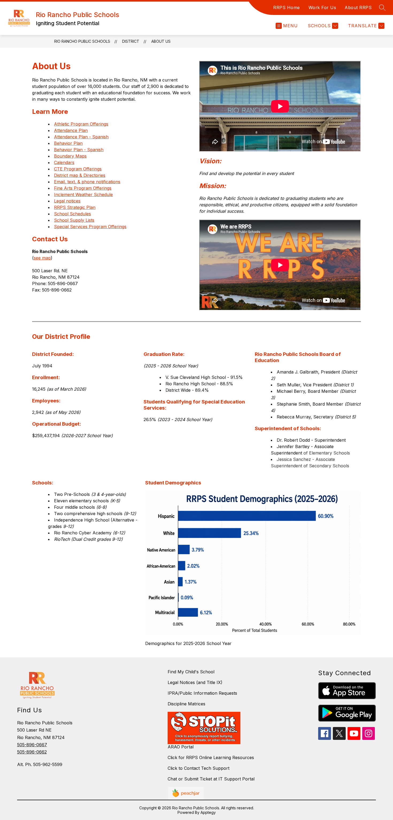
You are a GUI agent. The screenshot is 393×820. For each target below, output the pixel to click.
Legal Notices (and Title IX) (195, 682)
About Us (161, 41)
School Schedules (72, 213)
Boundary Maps (70, 156)
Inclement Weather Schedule (83, 194)
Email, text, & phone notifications (87, 181)
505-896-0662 (32, 752)
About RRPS (358, 7)
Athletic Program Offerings (81, 124)
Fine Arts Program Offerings (82, 188)
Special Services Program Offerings (90, 226)
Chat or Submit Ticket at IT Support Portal (211, 779)
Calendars (64, 162)
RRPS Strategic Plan (74, 207)
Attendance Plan (71, 130)
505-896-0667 (32, 744)
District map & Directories (79, 175)
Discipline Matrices (186, 703)
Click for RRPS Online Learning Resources (211, 757)
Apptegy (208, 812)
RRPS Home (286, 7)
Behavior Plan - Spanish (78, 149)
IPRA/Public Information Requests (202, 693)
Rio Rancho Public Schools (82, 41)
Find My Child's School (191, 671)
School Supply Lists (74, 220)
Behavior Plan (68, 143)
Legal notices (67, 201)
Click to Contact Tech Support (198, 768)
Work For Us (322, 7)
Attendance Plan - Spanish (81, 136)
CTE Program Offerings (78, 169)
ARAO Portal (181, 746)
